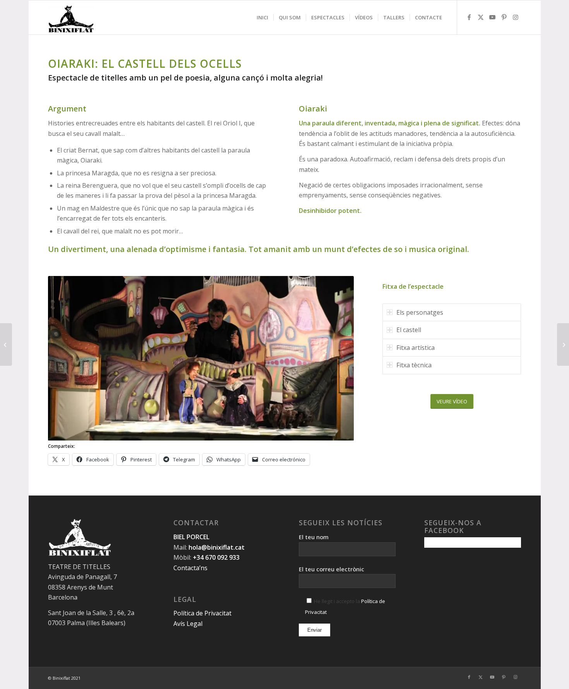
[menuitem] (262, 17)
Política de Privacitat (202, 613)
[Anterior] (65, 358)
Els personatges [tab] (419, 312)
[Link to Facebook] (469, 17)
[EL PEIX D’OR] (6, 344)
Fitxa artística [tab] (415, 347)
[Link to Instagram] (515, 17)
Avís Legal (187, 623)
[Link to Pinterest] (504, 17)
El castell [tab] (408, 330)
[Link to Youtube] (492, 17)
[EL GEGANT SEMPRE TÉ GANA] (563, 344)
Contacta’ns (190, 568)
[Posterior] (336, 358)
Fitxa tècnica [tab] (414, 365)
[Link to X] (481, 17)
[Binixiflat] (71, 17)
